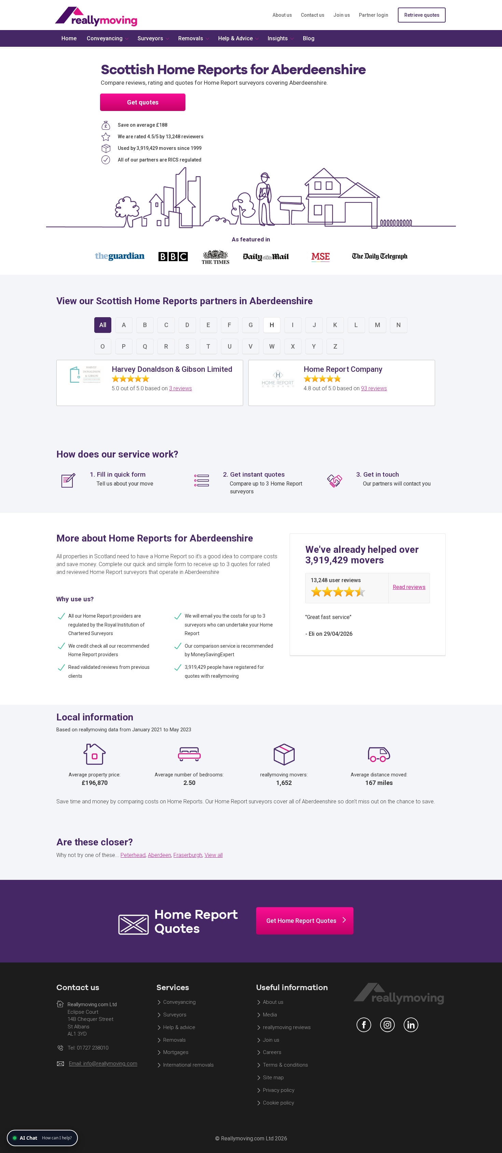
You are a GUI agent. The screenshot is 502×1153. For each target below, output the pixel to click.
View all (214, 855)
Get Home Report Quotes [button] (301, 920)
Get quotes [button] (142, 102)
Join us (341, 15)
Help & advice (179, 1027)
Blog (309, 38)
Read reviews (409, 587)
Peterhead (133, 855)
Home (68, 38)
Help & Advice (235, 38)
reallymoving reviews (287, 1027)
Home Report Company (343, 369)
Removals (174, 1040)
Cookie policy (278, 1103)
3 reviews (180, 388)
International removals (188, 1065)
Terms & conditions (285, 1065)
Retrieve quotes (422, 15)
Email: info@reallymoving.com (103, 1064)
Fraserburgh (187, 855)
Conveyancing (179, 1002)
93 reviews (374, 388)
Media (270, 1015)
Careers (272, 1053)
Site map (273, 1078)
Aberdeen (159, 855)
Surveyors (174, 1015)
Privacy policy (278, 1090)
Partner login (373, 15)
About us (282, 15)
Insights (278, 38)
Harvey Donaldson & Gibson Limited (172, 369)
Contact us (312, 15)
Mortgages (176, 1053)
